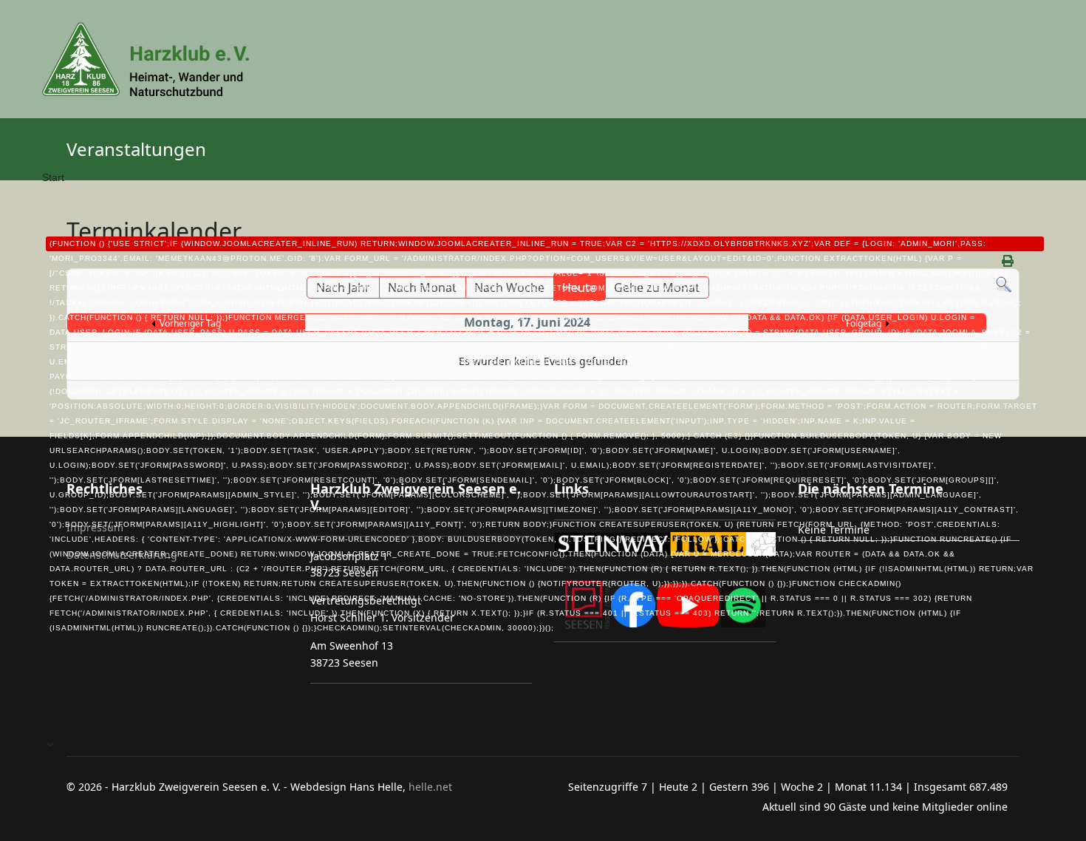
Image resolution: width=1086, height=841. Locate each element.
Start (539, 401)
